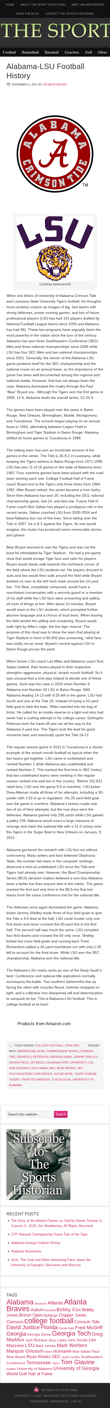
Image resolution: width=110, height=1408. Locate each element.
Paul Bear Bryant (62, 1068)
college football (48, 1320)
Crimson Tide (87, 1321)
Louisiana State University (66, 1062)
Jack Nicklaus (36, 1340)
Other (102, 52)
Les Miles (37, 1062)
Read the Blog (27, 13)
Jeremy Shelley (85, 1056)
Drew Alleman (61, 1056)
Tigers (14, 1079)
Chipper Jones (72, 1315)
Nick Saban (39, 1068)
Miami (48, 1351)
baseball (50, 1310)
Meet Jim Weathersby (88, 4)
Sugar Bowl (63, 1073)
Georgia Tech (71, 1333)
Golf (88, 52)
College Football (49, 1045)
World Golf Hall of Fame (29, 1373)
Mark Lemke (46, 1346)
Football (9, 52)
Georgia (16, 1333)
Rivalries (72, 1045)
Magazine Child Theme (60, 1395)
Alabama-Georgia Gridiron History (36, 1243)
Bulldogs (51, 1315)
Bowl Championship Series (58, 1051)
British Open (31, 1315)
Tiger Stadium (85, 1073)
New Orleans (19, 1068)
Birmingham (27, 1051)
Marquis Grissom (25, 1351)
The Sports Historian (55, 33)
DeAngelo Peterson (33, 1056)
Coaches (72, 52)
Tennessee (38, 1362)
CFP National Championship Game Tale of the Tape (49, 1234)
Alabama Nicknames (26, 1251)
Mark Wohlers (72, 1345)
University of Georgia (76, 1368)
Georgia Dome (39, 1334)
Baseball (52, 52)
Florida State (66, 1328)
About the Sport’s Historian (42, 4)
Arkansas (41, 1303)
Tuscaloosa (61, 1079)
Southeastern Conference (30, 1073)
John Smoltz (78, 1340)
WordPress (59, 1401)
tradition (11, 1368)
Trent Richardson (35, 1079)
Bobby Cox (69, 1309)
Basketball (30, 52)
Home (10, 4)
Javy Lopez (57, 1340)
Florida (49, 1327)
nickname (62, 1351)
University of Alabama (34, 1369)
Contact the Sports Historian (69, 13)
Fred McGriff (88, 1327)
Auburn (37, 1309)
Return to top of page (59, 1390)
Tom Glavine (78, 1362)
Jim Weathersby (55, 84)
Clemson (14, 1321)
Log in (76, 1401)
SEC (80, 1068)
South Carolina (71, 1357)
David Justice (23, 1327)
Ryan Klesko (39, 1356)
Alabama (20, 1302)
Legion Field (18, 1062)
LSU (90, 1062)
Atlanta (55, 1303)
